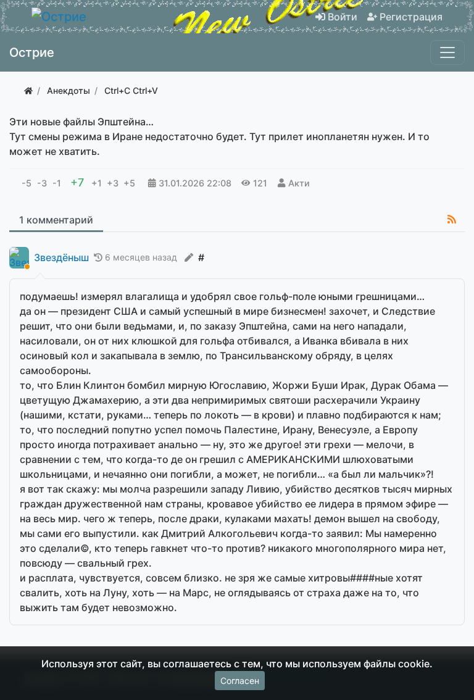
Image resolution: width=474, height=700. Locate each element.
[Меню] (447, 52)
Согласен (239, 680)
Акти (299, 183)
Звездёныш (61, 258)
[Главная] (28, 90)
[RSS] (452, 219)
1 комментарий (56, 220)
